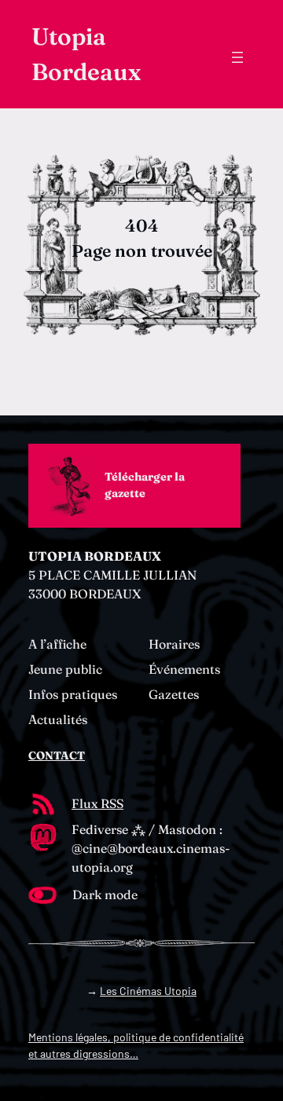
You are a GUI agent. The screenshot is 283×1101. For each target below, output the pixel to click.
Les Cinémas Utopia (148, 990)
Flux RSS (97, 803)
